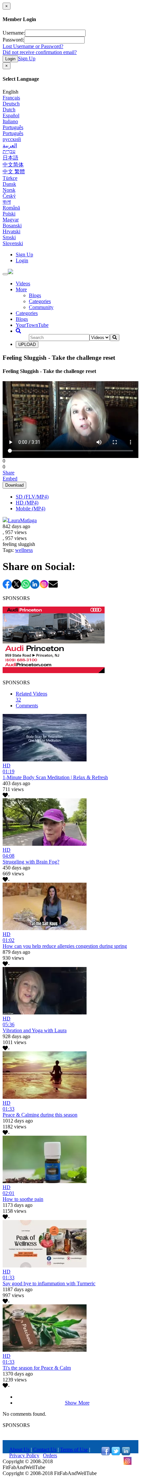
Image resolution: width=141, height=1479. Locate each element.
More (21, 289)
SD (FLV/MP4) (32, 496)
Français (11, 97)
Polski (9, 213)
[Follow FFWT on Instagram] (127, 1463)
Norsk (9, 190)
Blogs (35, 295)
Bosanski (12, 225)
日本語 (10, 157)
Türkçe (10, 178)
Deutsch (11, 103)
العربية (10, 145)
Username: (14, 33)
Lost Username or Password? (33, 46)
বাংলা (7, 202)
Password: (13, 40)
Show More (77, 1403)
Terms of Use (74, 1449)
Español (11, 115)
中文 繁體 (14, 171)
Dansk (9, 184)
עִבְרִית (9, 151)
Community (41, 307)
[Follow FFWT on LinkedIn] (126, 1453)
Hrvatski (11, 231)
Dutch (9, 109)
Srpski (9, 237)
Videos (23, 283)
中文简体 (13, 164)
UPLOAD (27, 344)
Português (13, 127)
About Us (19, 1449)
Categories (40, 301)
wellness (24, 550)
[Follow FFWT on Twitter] (115, 1453)
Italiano (10, 121)
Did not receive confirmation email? (40, 52)
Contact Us (44, 1449)
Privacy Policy (24, 1455)
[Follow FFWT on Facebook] (105, 1453)
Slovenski (13, 243)
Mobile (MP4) (30, 508)
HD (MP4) (27, 502)
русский (12, 139)
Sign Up (26, 58)
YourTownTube (32, 325)
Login (10, 58)
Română (11, 208)
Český (9, 196)
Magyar (11, 219)
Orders (50, 1455)
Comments (27, 705)
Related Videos (31, 696)
